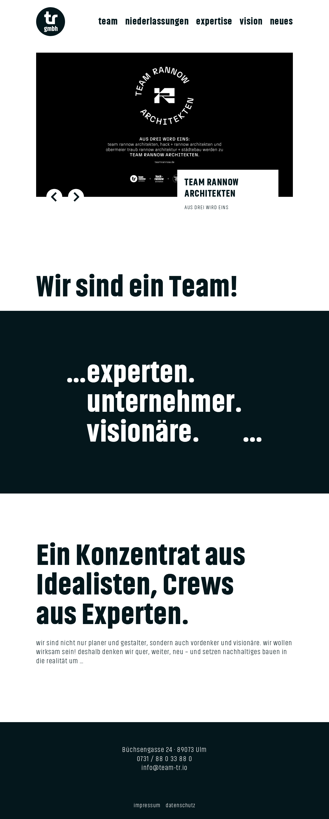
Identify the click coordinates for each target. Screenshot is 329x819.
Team (108, 21)
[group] (164, 139)
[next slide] (76, 197)
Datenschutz (180, 805)
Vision (251, 21)
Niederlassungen (157, 21)
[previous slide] (54, 197)
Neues (281, 21)
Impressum (147, 805)
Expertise (214, 21)
